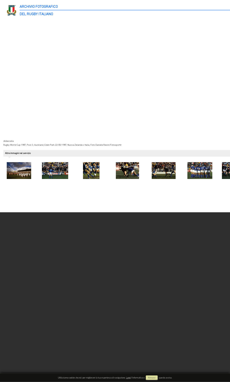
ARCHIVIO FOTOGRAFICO (39, 7)
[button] (221, 368)
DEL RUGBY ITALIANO (36, 14)
